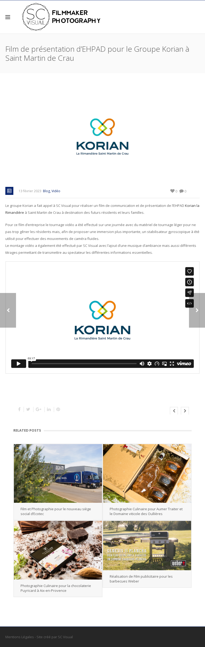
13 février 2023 (30, 191)
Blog (46, 191)
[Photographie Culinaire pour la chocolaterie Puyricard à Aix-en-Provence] (58, 550)
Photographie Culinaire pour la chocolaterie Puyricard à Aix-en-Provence (56, 588)
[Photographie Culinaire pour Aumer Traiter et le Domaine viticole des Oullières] (147, 473)
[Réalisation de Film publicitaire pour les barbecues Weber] (147, 545)
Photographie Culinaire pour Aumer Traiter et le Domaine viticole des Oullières (146, 511)
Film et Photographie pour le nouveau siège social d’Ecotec (56, 511)
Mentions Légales (19, 636)
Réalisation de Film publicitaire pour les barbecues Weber (141, 579)
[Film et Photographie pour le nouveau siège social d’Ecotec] (58, 473)
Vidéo (56, 191)
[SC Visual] (61, 16)
